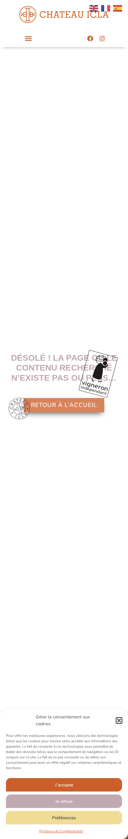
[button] (119, 720)
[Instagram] (102, 39)
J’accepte (64, 785)
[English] (94, 8)
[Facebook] (90, 39)
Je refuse (64, 801)
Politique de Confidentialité (61, 831)
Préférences (64, 818)
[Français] (106, 8)
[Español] (118, 8)
